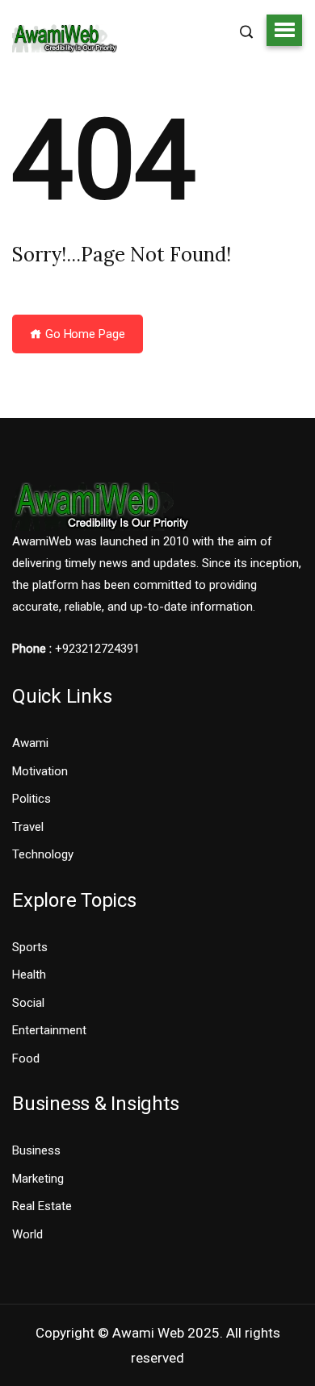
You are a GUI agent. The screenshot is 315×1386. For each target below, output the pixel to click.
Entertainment (49, 1030)
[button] (284, 30)
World (27, 1234)
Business (36, 1150)
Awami (30, 743)
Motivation (40, 771)
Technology (43, 854)
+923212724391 (97, 648)
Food (26, 1058)
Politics (31, 798)
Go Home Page (83, 334)
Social (28, 1003)
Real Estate (42, 1206)
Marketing (38, 1178)
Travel (28, 827)
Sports (30, 947)
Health (29, 974)
